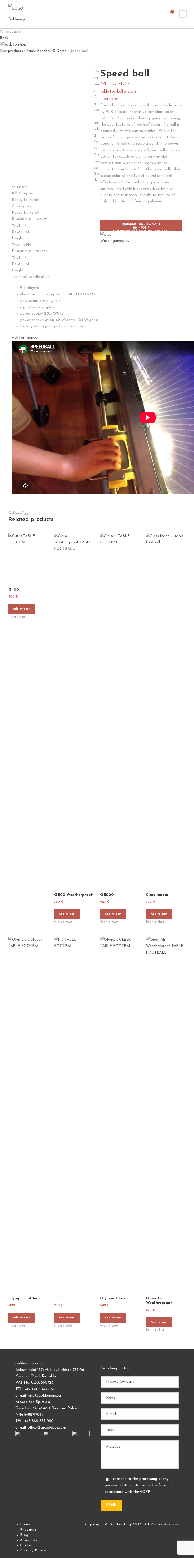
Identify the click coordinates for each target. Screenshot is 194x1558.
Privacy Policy (33, 1550)
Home (25, 1524)
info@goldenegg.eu (44, 1396)
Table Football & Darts (46, 51)
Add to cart (21, 608)
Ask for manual (25, 338)
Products (28, 1529)
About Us (28, 1540)
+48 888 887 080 (38, 1421)
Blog (24, 1535)
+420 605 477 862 (39, 1389)
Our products (11, 51)
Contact (27, 1545)
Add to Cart (141, 227)
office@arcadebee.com (47, 1428)
